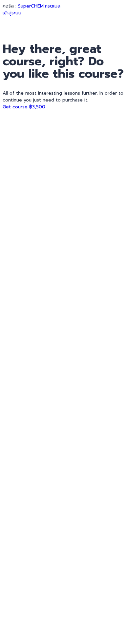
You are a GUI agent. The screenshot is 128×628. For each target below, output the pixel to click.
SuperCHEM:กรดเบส (39, 6)
